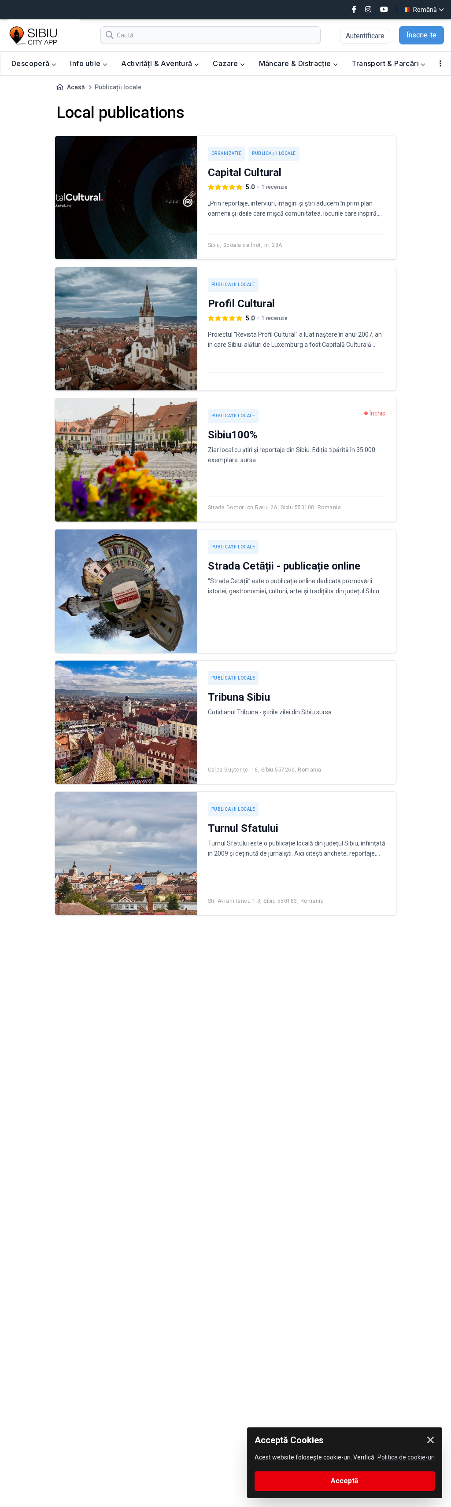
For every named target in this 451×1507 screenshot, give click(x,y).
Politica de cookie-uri (406, 1457)
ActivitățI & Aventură (157, 63)
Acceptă (345, 1481)
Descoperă (31, 63)
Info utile (86, 63)
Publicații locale (274, 153)
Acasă (76, 87)
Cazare (226, 63)
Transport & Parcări (386, 63)
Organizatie (226, 153)
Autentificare (365, 36)
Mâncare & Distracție (296, 63)
